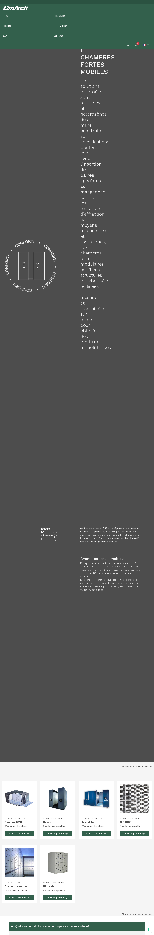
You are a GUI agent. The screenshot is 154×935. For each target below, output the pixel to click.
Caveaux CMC (13, 822)
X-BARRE (125, 822)
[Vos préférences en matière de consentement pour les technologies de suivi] (149, 930)
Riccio (47, 822)
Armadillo (88, 822)
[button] (77, 926)
